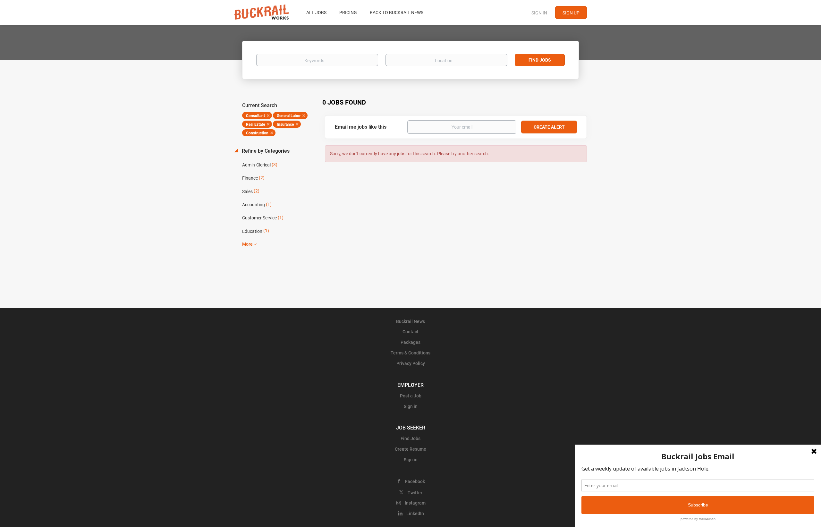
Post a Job (410, 395)
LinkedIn (415, 513)
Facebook (415, 481)
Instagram (415, 503)
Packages (410, 342)
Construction (257, 133)
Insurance (285, 124)
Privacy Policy (410, 363)
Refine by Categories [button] (265, 151)
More (247, 244)
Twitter (415, 492)
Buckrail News (410, 321)
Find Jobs (540, 60)
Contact (410, 331)
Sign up (571, 12)
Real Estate (255, 124)
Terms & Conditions (410, 352)
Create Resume (410, 449)
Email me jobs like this (360, 127)
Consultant (255, 116)
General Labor (288, 116)
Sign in (539, 12)
